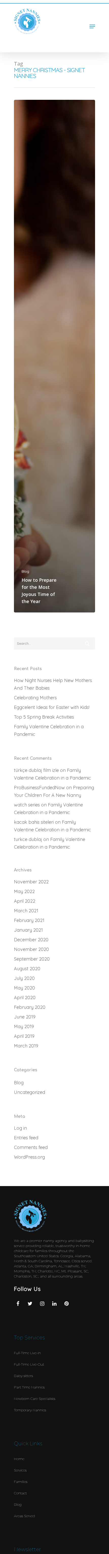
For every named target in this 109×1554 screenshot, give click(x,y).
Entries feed (26, 1138)
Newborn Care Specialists (34, 1398)
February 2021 (29, 920)
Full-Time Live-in (27, 1353)
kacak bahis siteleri (34, 822)
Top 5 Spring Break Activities (44, 717)
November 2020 (31, 949)
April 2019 (24, 1036)
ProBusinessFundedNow (39, 787)
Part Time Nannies (29, 1387)
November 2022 (31, 882)
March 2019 (26, 1046)
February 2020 (29, 1007)
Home (19, 1458)
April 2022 (24, 901)
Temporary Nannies (30, 1410)
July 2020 (24, 978)
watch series (27, 805)
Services (20, 1470)
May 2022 (24, 891)
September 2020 (32, 959)
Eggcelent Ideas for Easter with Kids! (51, 707)
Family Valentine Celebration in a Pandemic (49, 730)
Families (20, 1481)
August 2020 (27, 969)
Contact (20, 1493)
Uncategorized (29, 1092)
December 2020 (31, 940)
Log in (20, 1128)
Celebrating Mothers (35, 698)
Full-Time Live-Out (29, 1364)
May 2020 (24, 988)
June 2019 (24, 1017)
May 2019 (24, 1026)
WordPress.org (29, 1157)
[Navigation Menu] (92, 26)
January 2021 (28, 930)
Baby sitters (23, 1375)
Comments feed (31, 1147)
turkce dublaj (28, 839)
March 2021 (26, 911)
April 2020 (24, 997)
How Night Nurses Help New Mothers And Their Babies (53, 684)
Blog (25, 571)
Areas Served (24, 1516)
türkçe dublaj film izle (36, 770)
